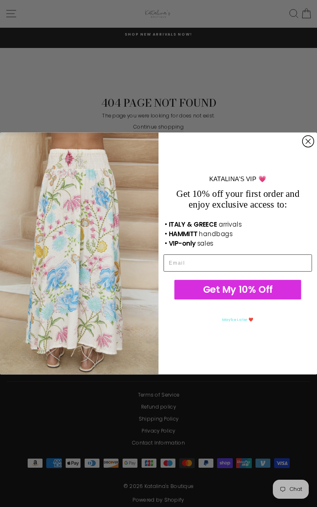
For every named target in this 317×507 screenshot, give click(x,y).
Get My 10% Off (238, 290)
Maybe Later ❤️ (237, 319)
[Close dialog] (308, 141)
